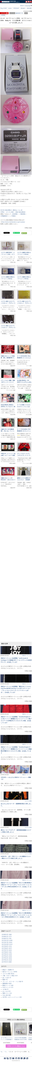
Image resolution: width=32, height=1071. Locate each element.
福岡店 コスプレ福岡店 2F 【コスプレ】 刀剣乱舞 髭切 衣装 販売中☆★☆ (24, 479)
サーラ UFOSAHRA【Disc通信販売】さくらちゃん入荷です (24, 357)
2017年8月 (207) (7, 948)
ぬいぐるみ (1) (6, 977)
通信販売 (23, 8)
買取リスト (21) (7, 993)
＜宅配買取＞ (23, 214)
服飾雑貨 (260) (7, 983)
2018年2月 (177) (7, 936)
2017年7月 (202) (7, 950)
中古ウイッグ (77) (7, 987)
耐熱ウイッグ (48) (7, 985)
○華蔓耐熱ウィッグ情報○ (8, 216)
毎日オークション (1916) (9, 971)
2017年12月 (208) (7, 940)
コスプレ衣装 (28, 801)
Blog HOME (4, 8)
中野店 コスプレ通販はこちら (16, 1046)
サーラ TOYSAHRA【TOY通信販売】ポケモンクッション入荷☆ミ (24, 430)
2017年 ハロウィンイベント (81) (12, 997)
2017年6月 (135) (7, 952)
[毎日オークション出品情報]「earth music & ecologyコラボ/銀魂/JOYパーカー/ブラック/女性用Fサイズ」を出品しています (16, 660)
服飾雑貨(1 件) (19, 13)
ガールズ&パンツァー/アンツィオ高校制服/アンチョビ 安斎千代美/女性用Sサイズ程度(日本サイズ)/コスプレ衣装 (6, 1038)
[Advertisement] (16, 567)
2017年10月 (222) (7, 944)
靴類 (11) (5, 979)
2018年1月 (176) (6, 938)
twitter (10, 8)
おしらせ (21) (6, 991)
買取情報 (29, 8)
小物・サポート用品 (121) (10, 975)
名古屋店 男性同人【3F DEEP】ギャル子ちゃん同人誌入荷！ (24, 382)
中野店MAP (16, 8)
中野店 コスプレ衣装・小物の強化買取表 (12, 212)
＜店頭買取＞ (15, 214)
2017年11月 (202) (7, 942)
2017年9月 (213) (7, 946)
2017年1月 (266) (7, 962)
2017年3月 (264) (7, 958)
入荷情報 (2, 15)
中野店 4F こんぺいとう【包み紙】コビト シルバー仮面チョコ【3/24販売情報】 (8, 455)
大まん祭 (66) (6, 995)
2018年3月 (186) (7, 934)
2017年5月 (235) (7, 954)
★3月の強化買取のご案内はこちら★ (11, 210)
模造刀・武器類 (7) (8, 970)
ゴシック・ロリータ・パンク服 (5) (12, 981)
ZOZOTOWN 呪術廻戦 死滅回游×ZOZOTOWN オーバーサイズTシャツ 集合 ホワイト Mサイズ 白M (20, 1038)
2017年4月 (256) (7, 956)
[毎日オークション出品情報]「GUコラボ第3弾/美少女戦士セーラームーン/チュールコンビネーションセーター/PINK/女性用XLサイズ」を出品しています (16, 915)
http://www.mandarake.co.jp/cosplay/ (13, 222)
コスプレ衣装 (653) (8, 973)
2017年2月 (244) (7, 960)
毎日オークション (27, 655)
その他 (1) (5, 989)
